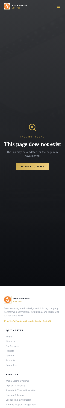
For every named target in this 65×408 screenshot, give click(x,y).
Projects (10, 350)
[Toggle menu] (58, 6)
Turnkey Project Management (21, 404)
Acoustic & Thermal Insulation (21, 390)
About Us (10, 341)
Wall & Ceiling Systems (17, 380)
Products (10, 360)
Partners (10, 355)
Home (9, 336)
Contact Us (11, 365)
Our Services (12, 346)
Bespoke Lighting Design (18, 399)
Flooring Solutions (15, 395)
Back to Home (34, 166)
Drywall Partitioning (16, 385)
